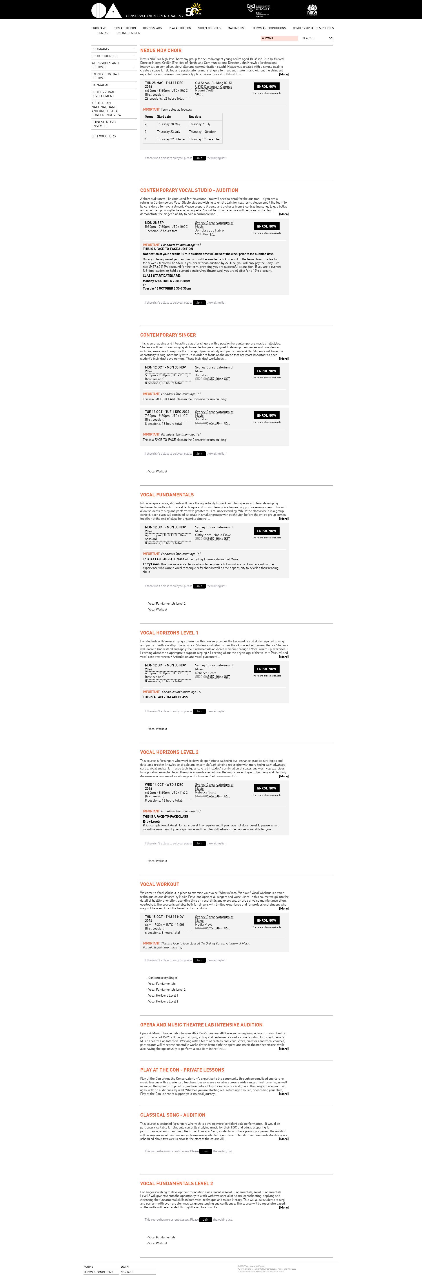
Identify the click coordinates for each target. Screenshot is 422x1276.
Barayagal (100, 85)
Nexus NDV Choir (161, 51)
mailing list (237, 28)
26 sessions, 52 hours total (164, 98)
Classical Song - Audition (173, 1115)
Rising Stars (152, 28)
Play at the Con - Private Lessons (182, 1070)
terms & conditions (98, 1272)
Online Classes (128, 33)
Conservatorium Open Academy (106, 10)
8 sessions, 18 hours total (163, 383)
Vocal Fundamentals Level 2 (167, 603)
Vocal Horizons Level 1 (169, 633)
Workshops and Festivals (105, 65)
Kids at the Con (125, 28)
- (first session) (166, 92)
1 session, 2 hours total (161, 231)
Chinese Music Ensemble (103, 124)
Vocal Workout (157, 471)
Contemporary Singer (168, 335)
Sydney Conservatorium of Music (259, 10)
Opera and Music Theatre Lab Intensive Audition (201, 1025)
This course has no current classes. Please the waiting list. (189, 1151)
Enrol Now (266, 86)
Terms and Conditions (269, 28)
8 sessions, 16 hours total (163, 543)
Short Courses (209, 28)
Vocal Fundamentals (167, 495)
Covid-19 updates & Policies (313, 28)
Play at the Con (180, 28)
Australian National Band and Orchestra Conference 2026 (106, 109)
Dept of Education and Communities (320, 10)
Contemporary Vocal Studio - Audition (189, 190)
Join (199, 158)
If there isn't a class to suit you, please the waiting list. (185, 158)
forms (88, 1266)
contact (104, 33)
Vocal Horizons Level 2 (169, 752)
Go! (331, 38)
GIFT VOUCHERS (103, 136)
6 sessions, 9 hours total (162, 932)
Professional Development (103, 94)
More (283, 74)
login (125, 1266)
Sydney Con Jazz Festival (105, 76)
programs (99, 28)
